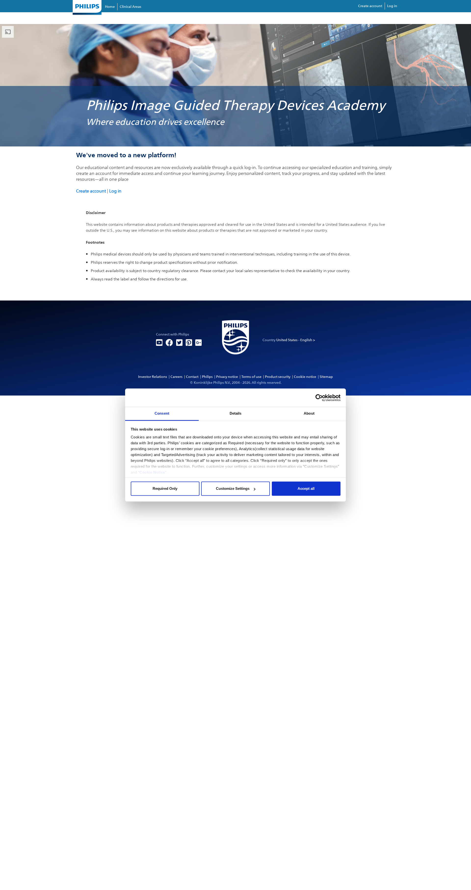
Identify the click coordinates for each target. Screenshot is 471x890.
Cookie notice (305, 377)
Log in (392, 6)
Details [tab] (236, 413)
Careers (176, 377)
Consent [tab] (162, 413)
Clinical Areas (130, 7)
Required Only (165, 488)
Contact (192, 377)
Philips (207, 377)
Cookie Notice (152, 472)
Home (110, 7)
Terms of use (251, 377)
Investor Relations (152, 377)
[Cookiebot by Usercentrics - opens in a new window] (319, 397)
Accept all (306, 488)
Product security (277, 377)
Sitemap (326, 377)
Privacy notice (227, 377)
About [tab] (309, 413)
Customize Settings (232, 488)
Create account (370, 6)
